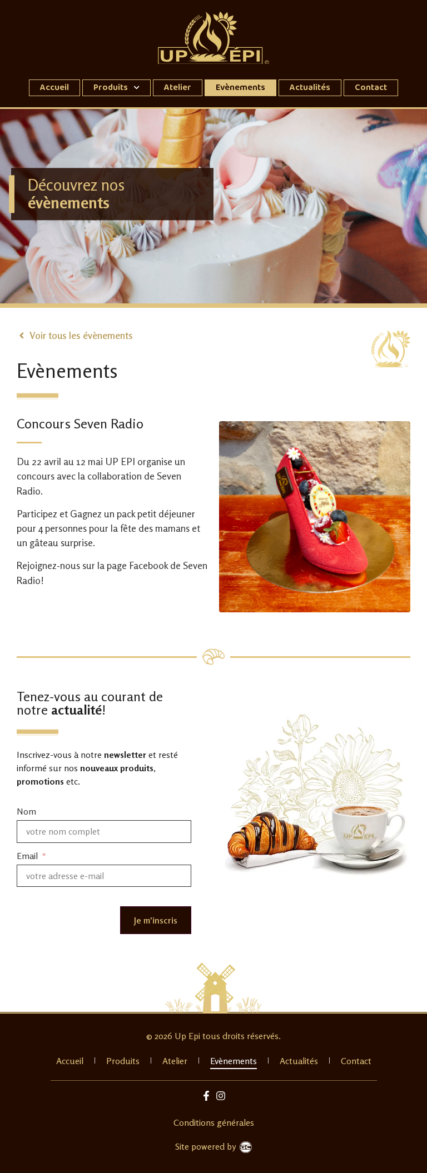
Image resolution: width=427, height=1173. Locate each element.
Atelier (177, 87)
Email (28, 856)
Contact (371, 87)
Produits (110, 87)
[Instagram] (221, 1096)
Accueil (54, 87)
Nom (26, 812)
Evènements (240, 87)
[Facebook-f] (206, 1096)
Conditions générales (213, 1122)
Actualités (310, 87)
